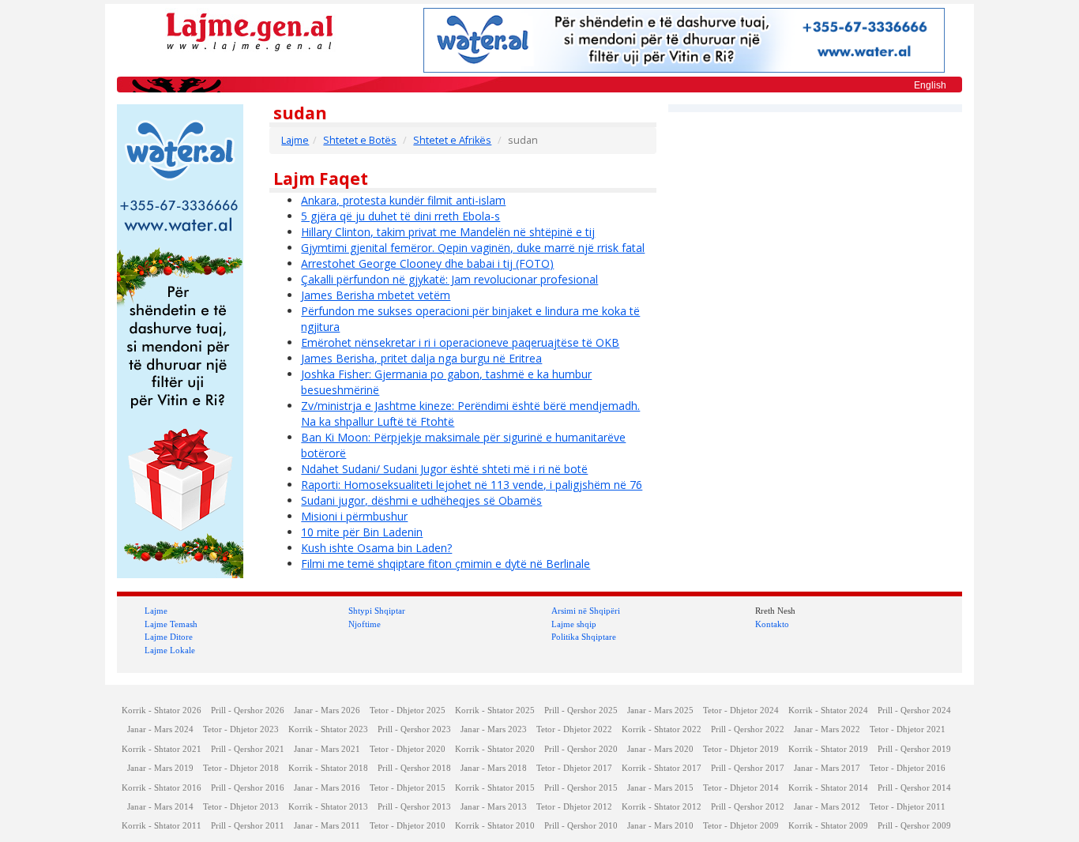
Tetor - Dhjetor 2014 (741, 788)
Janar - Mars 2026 (327, 710)
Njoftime (364, 624)
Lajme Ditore (169, 636)
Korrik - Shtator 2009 (828, 825)
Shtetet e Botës (360, 140)
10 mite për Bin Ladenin (362, 531)
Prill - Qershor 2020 (581, 749)
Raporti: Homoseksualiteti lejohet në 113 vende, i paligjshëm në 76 (471, 484)
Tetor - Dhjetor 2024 (741, 710)
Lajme (295, 140)
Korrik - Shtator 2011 (161, 825)
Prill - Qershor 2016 (247, 788)
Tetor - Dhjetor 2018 (241, 768)
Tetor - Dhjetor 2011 (908, 807)
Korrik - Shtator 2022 (661, 729)
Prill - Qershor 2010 (581, 825)
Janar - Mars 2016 (327, 788)
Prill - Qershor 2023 (414, 729)
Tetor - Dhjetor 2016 (908, 768)
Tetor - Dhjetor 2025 (408, 710)
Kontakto (772, 624)
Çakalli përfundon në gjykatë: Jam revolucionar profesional (449, 279)
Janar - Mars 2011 (327, 825)
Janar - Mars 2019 (160, 768)
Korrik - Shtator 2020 (495, 749)
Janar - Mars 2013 (494, 807)
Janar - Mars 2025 (660, 710)
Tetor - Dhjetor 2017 (574, 768)
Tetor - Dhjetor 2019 (741, 749)
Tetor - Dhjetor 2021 (908, 729)
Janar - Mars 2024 (160, 729)
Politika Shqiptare (583, 636)
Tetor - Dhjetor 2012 (574, 807)
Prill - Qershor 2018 (414, 768)
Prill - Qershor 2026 (247, 710)
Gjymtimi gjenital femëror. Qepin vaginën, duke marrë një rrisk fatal (473, 247)
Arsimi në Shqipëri (585, 610)
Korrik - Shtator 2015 (495, 788)
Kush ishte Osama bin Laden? (376, 547)
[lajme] (249, 30)
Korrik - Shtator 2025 (495, 710)
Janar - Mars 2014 (160, 807)
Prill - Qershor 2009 (914, 825)
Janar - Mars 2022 (827, 729)
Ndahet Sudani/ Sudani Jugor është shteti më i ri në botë (444, 468)
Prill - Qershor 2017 (747, 768)
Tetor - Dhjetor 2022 (574, 729)
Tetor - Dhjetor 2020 (408, 749)
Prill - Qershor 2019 (914, 749)
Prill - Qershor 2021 (247, 749)
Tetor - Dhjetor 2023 (241, 729)
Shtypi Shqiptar (376, 610)
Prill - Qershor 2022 (747, 729)
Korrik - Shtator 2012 (661, 807)
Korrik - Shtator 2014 (828, 788)
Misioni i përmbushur (354, 516)
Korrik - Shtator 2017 (661, 768)
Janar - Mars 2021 (327, 749)
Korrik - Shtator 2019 (828, 749)
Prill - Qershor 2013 (414, 807)
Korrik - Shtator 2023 (328, 729)
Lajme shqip (573, 624)
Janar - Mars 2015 (660, 788)
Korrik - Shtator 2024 (828, 710)
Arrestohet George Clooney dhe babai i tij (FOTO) (427, 263)
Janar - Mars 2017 (827, 768)
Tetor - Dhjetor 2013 (241, 807)
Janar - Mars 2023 (494, 729)
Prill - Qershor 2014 (914, 788)
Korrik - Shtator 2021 (161, 749)
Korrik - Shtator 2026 (161, 710)
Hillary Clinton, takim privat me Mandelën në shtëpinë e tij (448, 231)
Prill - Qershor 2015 (581, 788)
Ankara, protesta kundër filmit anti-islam (403, 200)
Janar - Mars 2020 (660, 749)
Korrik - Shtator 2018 (328, 768)
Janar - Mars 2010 (660, 825)
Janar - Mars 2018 (494, 768)
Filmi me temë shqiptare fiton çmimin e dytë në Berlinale (445, 563)
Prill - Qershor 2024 (914, 710)
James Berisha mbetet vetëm (375, 295)
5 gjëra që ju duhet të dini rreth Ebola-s (400, 216)
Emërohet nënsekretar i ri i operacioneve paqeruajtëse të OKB (460, 342)
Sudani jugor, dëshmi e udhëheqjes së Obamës (421, 500)
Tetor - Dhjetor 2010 (408, 825)
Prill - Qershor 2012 (747, 807)
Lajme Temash (171, 624)
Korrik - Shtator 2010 (495, 825)
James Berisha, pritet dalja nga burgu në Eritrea (421, 358)
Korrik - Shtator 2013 (328, 807)
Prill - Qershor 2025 (581, 710)
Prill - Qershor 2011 (247, 825)
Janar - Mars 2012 (827, 807)
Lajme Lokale (170, 650)
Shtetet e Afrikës (452, 140)
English (930, 85)
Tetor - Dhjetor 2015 (408, 788)
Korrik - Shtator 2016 (161, 788)
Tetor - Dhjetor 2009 (741, 825)
